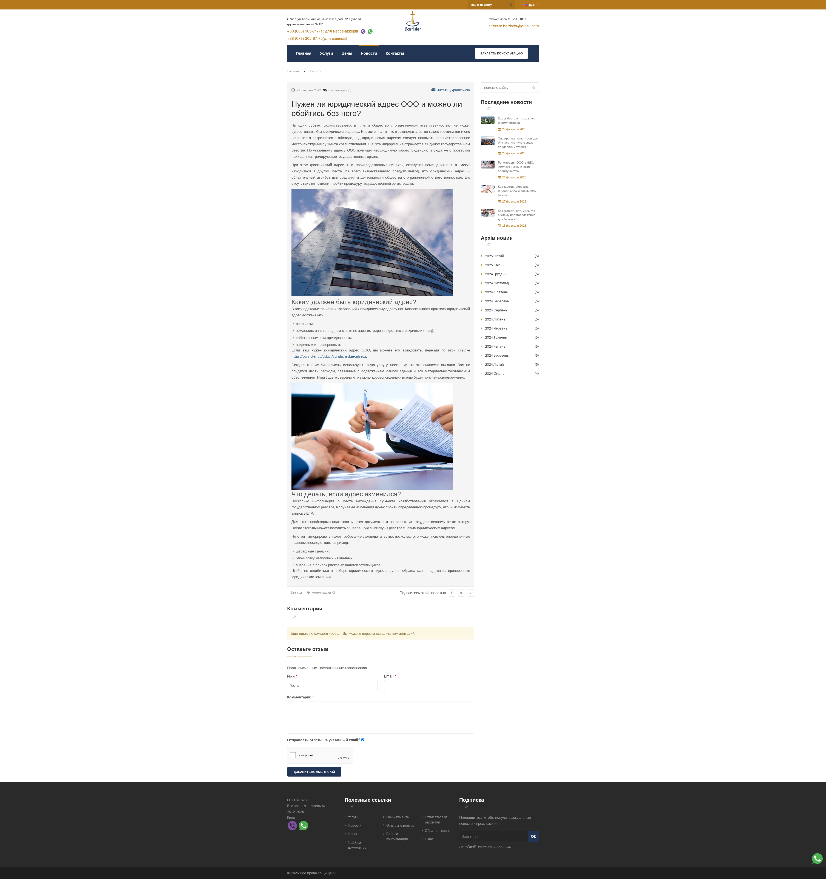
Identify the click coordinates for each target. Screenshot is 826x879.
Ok (533, 836)
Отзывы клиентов (400, 825)
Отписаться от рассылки (436, 819)
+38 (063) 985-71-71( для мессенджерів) (323, 31)
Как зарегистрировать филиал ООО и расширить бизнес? (517, 191)
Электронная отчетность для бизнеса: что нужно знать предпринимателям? (518, 143)
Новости (369, 53)
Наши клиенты (398, 817)
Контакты (395, 53)
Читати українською (452, 89)
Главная (303, 53)
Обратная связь (437, 830)
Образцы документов (357, 844)
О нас (429, 839)
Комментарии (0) (339, 90)
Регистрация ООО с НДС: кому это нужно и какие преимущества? (516, 167)
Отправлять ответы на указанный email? (323, 739)
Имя (292, 676)
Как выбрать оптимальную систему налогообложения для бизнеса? (516, 215)
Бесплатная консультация (397, 836)
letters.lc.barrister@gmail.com (513, 25)
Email (390, 676)
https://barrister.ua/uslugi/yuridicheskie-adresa (328, 356)
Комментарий (300, 696)
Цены (347, 53)
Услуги (326, 53)
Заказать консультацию (501, 53)
